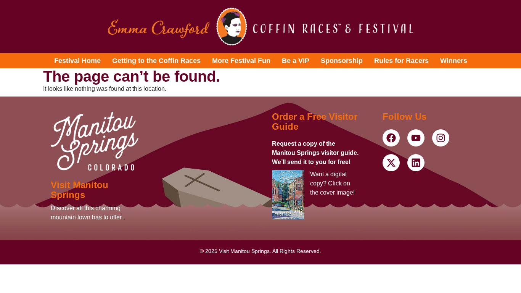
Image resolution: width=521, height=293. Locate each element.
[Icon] (260, 26)
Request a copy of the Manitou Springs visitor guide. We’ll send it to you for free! (315, 152)
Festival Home (77, 60)
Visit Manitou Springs (79, 190)
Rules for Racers (401, 60)
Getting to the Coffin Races (156, 60)
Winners (453, 60)
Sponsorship (342, 60)
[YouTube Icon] (391, 137)
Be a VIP (295, 60)
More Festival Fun (241, 60)
